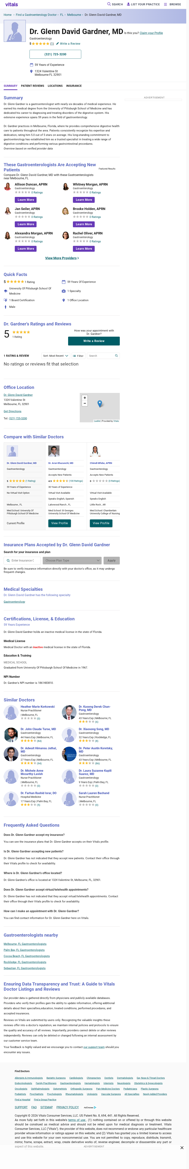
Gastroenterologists (70, 1083)
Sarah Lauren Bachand (94, 793)
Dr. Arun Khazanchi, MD (60, 463)
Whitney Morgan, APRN (90, 184)
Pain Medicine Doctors (108, 1088)
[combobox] (22, 560)
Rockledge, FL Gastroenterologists (25, 962)
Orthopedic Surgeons (81, 1088)
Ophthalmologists (40, 1088)
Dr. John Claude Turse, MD (38, 729)
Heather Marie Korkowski (38, 706)
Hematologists (92, 1083)
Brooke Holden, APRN (89, 209)
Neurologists (123, 1083)
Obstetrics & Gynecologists (148, 1083)
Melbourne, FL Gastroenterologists (25, 944)
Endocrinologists (23, 1083)
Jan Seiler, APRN (27, 209)
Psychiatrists (36, 1094)
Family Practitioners (46, 1083)
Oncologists (21, 1088)
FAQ (34, 1107)
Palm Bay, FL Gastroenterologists (24, 950)
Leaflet (97, 420)
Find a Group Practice (45, 1099)
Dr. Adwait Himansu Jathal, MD (39, 750)
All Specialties (132, 1094)
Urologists (92, 1094)
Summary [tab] (10, 86)
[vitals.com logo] (11, 4)
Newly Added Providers (155, 1094)
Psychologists (54, 1094)
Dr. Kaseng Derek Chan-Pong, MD (95, 708)
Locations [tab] (55, 86)
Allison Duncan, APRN (31, 184)
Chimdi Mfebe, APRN (101, 463)
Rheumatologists (74, 1094)
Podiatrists (20, 1094)
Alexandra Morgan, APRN (34, 233)
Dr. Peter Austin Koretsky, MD (96, 750)
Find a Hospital (22, 1099)
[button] (99, 404)
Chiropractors (94, 1078)
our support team (94, 1047)
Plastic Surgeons (150, 1088)
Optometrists (60, 1088)
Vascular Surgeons (111, 1094)
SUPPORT (21, 1107)
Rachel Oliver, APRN (88, 233)
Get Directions (12, 411)
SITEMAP (46, 1107)
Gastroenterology (14, 601)
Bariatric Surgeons (56, 1078)
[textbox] (22, 560)
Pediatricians (130, 1088)
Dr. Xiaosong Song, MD (94, 729)
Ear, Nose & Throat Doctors (151, 1078)
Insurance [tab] (74, 86)
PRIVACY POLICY (67, 1107)
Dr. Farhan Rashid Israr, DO (38, 793)
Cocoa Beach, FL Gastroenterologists (27, 956)
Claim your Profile (151, 33)
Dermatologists (125, 1078)
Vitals (116, 420)
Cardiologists (76, 1078)
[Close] (182, 1148)
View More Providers (61, 258)
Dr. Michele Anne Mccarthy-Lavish (32, 772)
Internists (109, 1083)
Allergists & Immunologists (29, 1078)
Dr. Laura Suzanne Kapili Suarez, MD (95, 772)
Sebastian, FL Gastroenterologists (25, 968)
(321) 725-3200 (18, 418)
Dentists (108, 1078)
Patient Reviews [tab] (32, 86)
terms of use (77, 1120)
